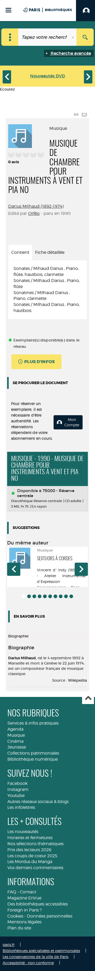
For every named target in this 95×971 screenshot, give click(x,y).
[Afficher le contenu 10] (71, 596)
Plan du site (19, 927)
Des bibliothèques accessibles (37, 903)
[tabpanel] (47, 290)
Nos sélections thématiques (35, 843)
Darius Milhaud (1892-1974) (36, 206)
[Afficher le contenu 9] (66, 596)
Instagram (17, 789)
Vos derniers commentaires (35, 867)
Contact (28, 891)
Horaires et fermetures (30, 837)
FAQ (11, 891)
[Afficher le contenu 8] (61, 596)
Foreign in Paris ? (24, 910)
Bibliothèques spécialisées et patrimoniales (41, 950)
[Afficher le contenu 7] (55, 596)
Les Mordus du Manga (29, 861)
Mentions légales (24, 921)
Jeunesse (16, 747)
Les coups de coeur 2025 (32, 855)
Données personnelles (49, 916)
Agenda (15, 729)
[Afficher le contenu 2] (29, 596)
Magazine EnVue (24, 897)
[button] (13, 569)
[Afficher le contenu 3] (34, 596)
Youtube (16, 795)
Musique (16, 735)
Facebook (17, 783)
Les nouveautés (22, 831)
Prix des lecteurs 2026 (29, 849)
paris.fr (9, 944)
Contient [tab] (20, 252)
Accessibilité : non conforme (28, 962)
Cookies (15, 916)
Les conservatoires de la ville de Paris (35, 956)
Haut (88, 698)
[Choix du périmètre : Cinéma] (9, 37)
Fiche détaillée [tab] (49, 252)
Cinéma (15, 741)
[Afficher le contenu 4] (39, 596)
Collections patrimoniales (33, 753)
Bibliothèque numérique (32, 759)
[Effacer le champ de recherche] (73, 37)
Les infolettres (21, 807)
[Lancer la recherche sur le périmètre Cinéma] (85, 37)
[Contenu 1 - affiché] (24, 596)
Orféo (34, 213)
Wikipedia (77, 680)
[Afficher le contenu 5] (45, 596)
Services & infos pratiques (33, 723)
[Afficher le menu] (8, 10)
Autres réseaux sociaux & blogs (38, 801)
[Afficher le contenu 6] (50, 596)
